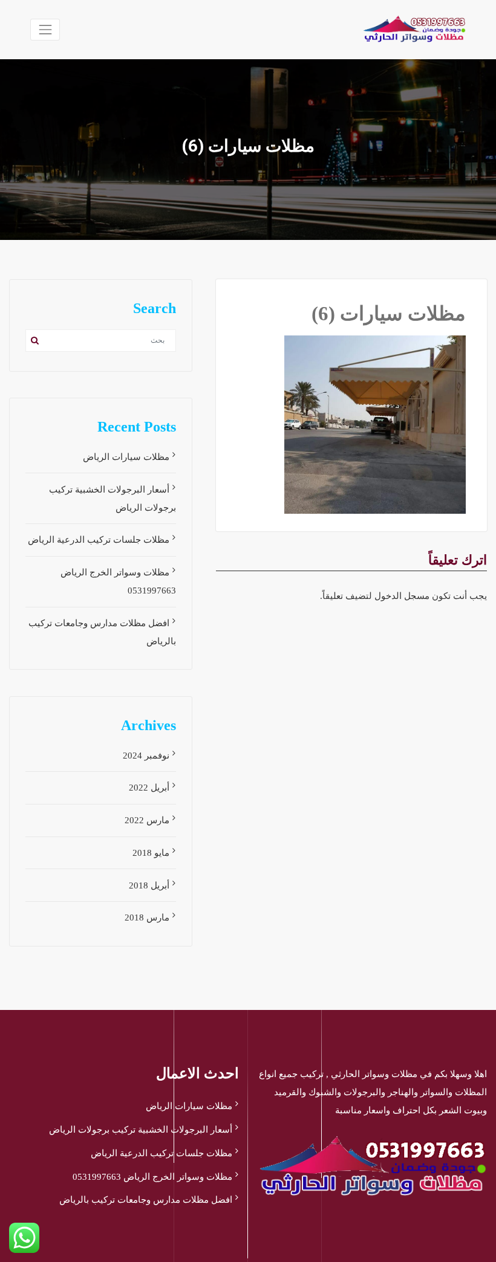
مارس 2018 (147, 917)
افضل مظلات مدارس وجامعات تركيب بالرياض (145, 1200)
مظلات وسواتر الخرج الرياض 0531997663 (152, 1177)
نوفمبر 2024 (146, 755)
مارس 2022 (147, 820)
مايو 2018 (150, 853)
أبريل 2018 (149, 885)
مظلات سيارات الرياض (126, 457)
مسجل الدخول (401, 596)
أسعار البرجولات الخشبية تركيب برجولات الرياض (140, 1129)
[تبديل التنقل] (45, 29)
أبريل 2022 (149, 787)
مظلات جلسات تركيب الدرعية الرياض (98, 540)
